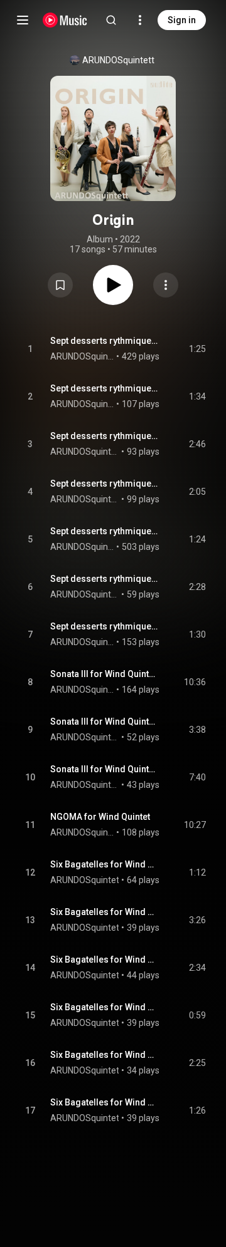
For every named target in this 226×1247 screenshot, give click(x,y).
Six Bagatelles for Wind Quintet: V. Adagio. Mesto (105, 1055)
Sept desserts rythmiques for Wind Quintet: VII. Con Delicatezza (105, 626)
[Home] (65, 20)
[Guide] (22, 20)
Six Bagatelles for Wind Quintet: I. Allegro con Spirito (105, 864)
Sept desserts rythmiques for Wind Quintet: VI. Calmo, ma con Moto (105, 579)
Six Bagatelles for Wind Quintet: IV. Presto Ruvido (105, 1007)
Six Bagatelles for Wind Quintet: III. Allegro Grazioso (105, 960)
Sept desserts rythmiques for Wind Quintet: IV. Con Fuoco (105, 484)
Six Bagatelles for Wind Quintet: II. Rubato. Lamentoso (105, 912)
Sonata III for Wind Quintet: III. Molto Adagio (105, 769)
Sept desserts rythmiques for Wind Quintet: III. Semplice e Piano (105, 436)
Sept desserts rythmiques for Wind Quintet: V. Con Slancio (105, 531)
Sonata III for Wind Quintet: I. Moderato (105, 674)
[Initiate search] (111, 20)
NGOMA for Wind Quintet (100, 817)
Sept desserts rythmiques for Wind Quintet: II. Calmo (105, 388)
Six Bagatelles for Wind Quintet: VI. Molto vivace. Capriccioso (105, 1102)
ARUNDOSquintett (118, 60)
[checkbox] (197, 348)
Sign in (182, 20)
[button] (60, 285)
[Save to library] (60, 284)
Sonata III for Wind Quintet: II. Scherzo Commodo (105, 722)
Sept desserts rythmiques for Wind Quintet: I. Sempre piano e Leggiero (105, 341)
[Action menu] (165, 285)
